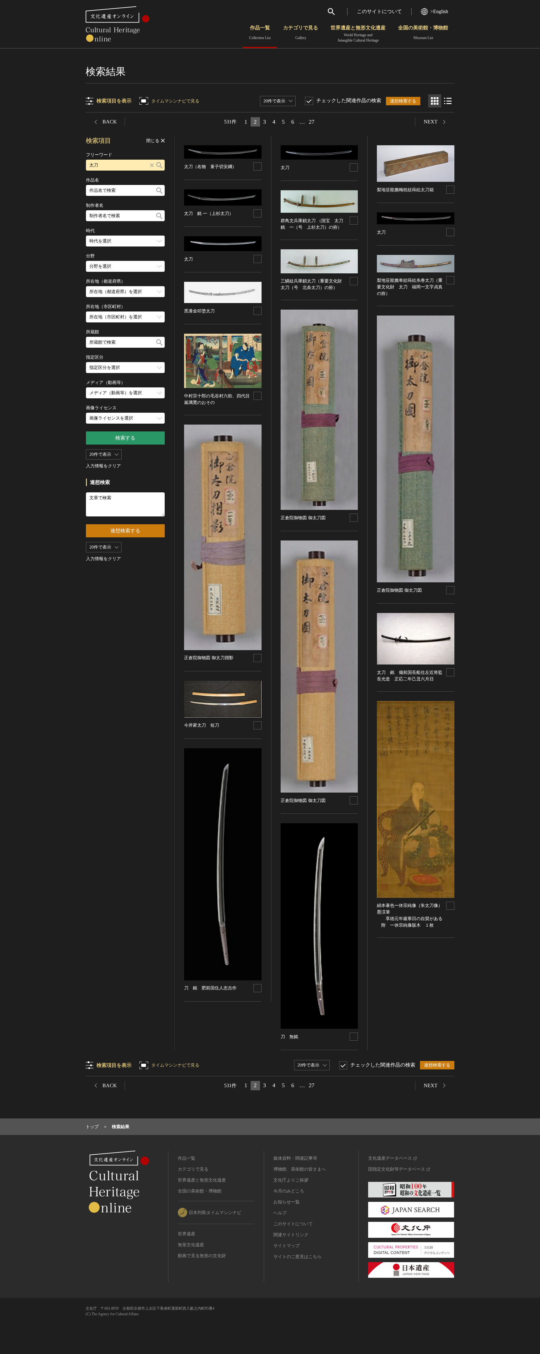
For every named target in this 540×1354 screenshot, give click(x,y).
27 (311, 122)
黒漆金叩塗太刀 (199, 311)
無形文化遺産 (191, 1244)
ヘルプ (280, 1213)
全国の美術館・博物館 (423, 32)
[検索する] (159, 165)
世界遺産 (186, 1234)
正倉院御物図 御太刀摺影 (208, 657)
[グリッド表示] (434, 100)
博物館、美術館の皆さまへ (299, 1169)
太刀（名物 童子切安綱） (210, 166)
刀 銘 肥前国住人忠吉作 (210, 988)
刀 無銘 (289, 1036)
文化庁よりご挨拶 (290, 1180)
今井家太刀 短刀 (201, 725)
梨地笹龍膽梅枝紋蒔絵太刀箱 (405, 189)
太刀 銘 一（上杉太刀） (208, 213)
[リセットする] (151, 165)
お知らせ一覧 (286, 1202)
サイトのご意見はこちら (297, 1256)
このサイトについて (379, 11)
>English (439, 11)
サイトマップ (286, 1245)
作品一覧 (260, 32)
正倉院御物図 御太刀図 (303, 517)
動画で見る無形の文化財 (202, 1255)
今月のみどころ (288, 1191)
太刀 (188, 259)
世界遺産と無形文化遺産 (358, 33)
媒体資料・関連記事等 (295, 1158)
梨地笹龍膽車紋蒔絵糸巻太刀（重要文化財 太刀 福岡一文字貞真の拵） (409, 287)
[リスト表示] (447, 100)
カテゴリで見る (300, 32)
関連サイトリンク (290, 1234)
